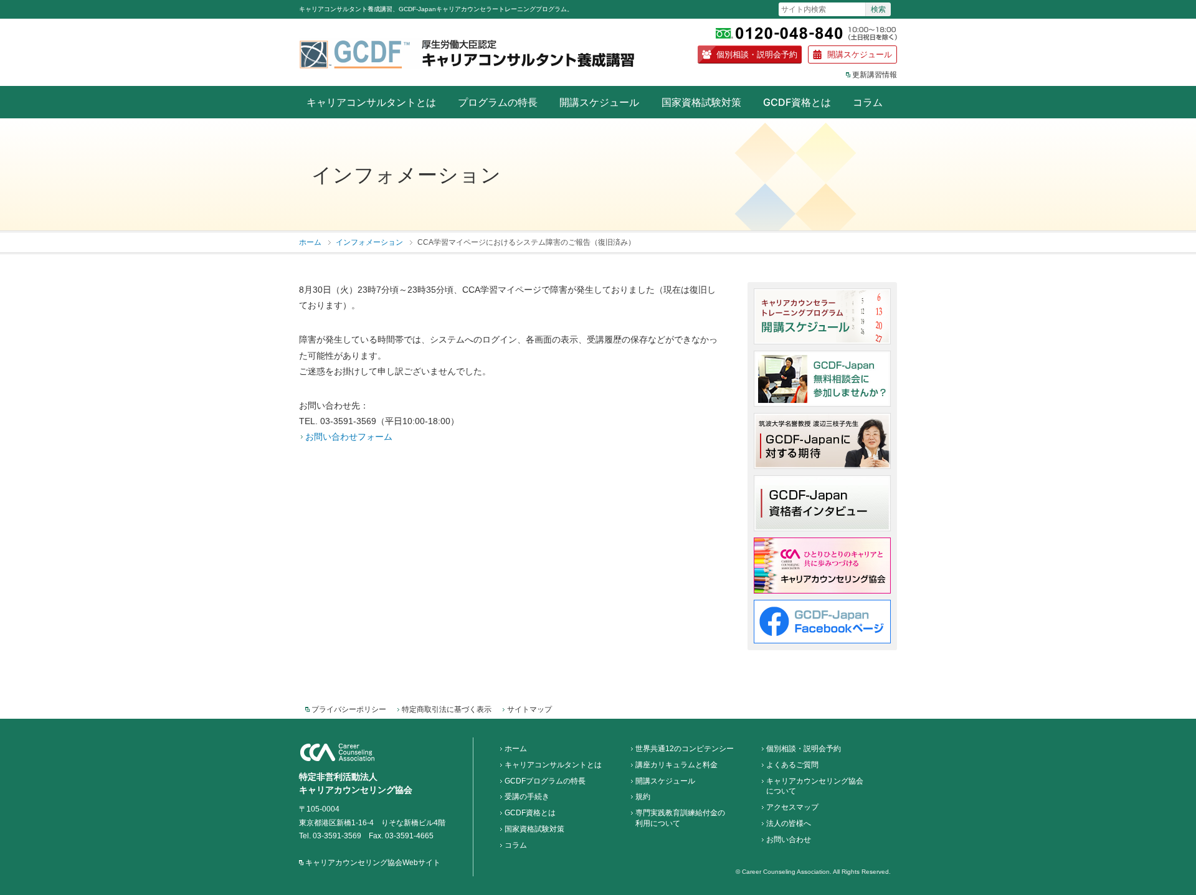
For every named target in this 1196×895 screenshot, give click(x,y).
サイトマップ (529, 709)
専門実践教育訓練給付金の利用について (680, 818)
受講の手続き (527, 796)
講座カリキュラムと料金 (676, 764)
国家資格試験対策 (701, 102)
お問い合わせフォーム (348, 437)
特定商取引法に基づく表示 (446, 709)
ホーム (310, 242)
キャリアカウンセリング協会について (814, 786)
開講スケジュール (859, 54)
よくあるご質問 (792, 764)
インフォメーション (369, 242)
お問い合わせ (788, 839)
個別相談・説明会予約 (756, 54)
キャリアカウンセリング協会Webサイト (372, 862)
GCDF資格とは (797, 102)
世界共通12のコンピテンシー (684, 748)
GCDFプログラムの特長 (545, 781)
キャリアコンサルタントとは (371, 102)
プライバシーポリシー (348, 709)
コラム (868, 102)
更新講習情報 (874, 74)
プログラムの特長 (498, 102)
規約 (642, 796)
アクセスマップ (792, 807)
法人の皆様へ (788, 823)
